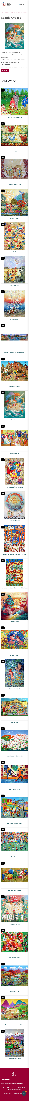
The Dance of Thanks (14, 890)
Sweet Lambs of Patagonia (14, 756)
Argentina (14, 12)
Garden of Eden (14, 218)
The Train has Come (14, 1058)
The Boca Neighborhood (14, 823)
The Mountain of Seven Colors (14, 1025)
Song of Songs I (14, 621)
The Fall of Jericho (14, 924)
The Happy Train (14, 991)
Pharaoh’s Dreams (14, 521)
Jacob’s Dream (14, 319)
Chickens (14, 151)
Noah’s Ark (14, 420)
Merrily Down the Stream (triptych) (14, 352)
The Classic (14, 857)
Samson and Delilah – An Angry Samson (14, 554)
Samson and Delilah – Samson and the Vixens (14, 588)
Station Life (14, 722)
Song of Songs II (14, 655)
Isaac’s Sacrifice (14, 285)
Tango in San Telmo (15, 789)
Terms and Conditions (19, 1093)
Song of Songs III (14, 689)
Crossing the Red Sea (14, 184)
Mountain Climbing (14, 386)
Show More (5, 70)
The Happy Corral (14, 957)
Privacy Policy (7, 1093)
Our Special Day (14, 453)
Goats (14, 252)
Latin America (5, 12)
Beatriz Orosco (22, 12)
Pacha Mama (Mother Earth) (14, 487)
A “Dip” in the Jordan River (14, 117)
